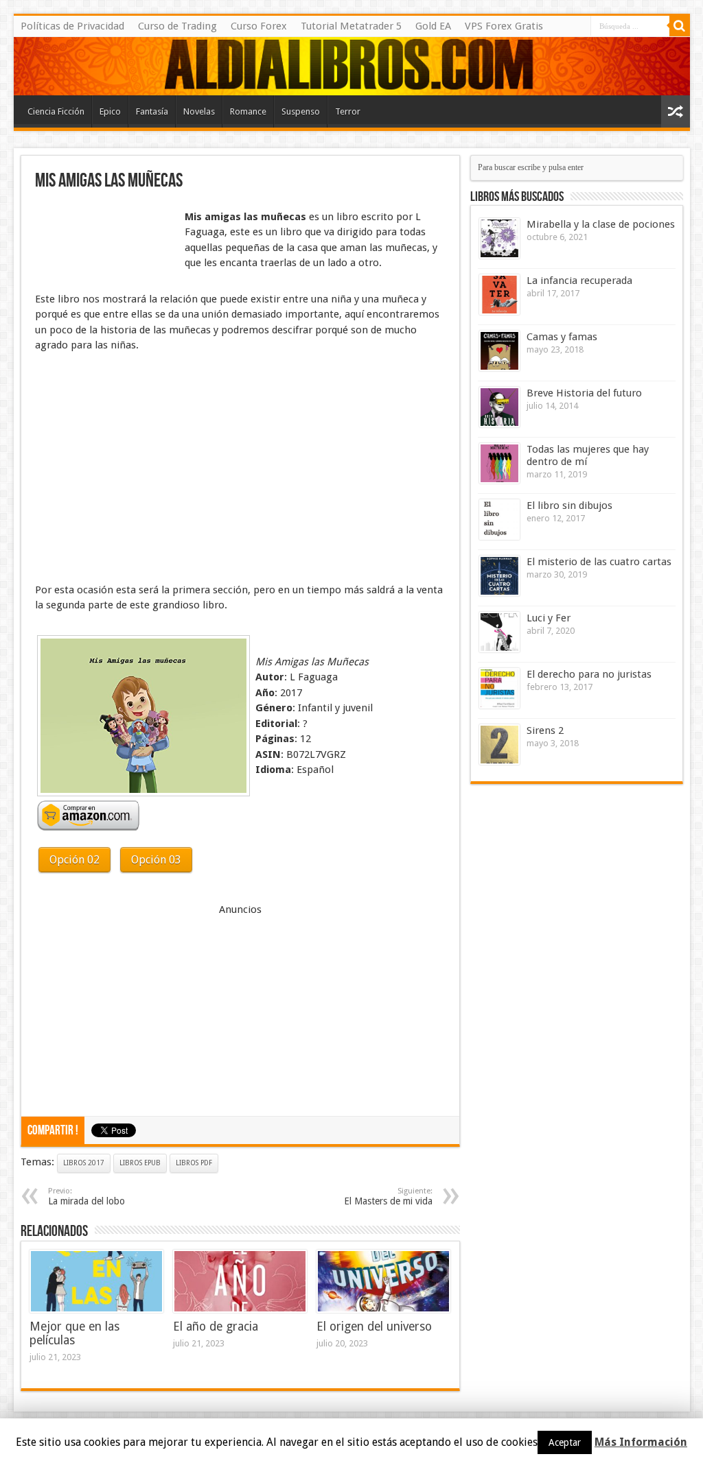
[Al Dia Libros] (352, 66)
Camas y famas (562, 337)
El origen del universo (374, 1326)
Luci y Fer (549, 618)
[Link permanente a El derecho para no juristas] (499, 688)
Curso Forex (259, 26)
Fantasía (152, 111)
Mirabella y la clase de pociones (601, 224)
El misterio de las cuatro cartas (599, 562)
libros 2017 (83, 1163)
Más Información (641, 1442)
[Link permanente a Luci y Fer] (499, 632)
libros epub (140, 1163)
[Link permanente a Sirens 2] (499, 744)
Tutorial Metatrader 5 (351, 26)
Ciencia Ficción (55, 111)
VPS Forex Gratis (504, 26)
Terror (347, 111)
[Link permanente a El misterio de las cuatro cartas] (499, 576)
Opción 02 (74, 859)
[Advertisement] (103, 242)
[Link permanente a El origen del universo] (383, 1281)
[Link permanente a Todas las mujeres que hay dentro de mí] (499, 463)
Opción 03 (156, 859)
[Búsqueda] (679, 26)
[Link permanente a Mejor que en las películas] (96, 1281)
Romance (248, 111)
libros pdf (194, 1163)
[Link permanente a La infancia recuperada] (499, 294)
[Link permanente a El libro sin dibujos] (499, 519)
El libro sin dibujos (569, 505)
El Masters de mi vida (388, 1196)
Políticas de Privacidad (72, 26)
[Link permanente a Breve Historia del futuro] (499, 407)
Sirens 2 (545, 730)
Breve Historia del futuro (584, 393)
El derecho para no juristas (589, 674)
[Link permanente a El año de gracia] (240, 1281)
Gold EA (433, 26)
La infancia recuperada (579, 280)
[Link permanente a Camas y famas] (499, 351)
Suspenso (300, 111)
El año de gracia (215, 1326)
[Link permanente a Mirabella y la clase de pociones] (499, 238)
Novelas (199, 111)
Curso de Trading (177, 26)
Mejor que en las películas (74, 1333)
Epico (110, 111)
